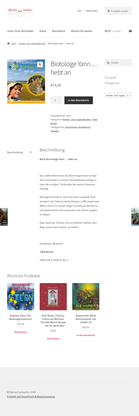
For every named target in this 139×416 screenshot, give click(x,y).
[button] (40, 64)
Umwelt (55, 131)
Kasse (42, 31)
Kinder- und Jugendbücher (32, 43)
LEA (79, 10)
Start (13, 43)
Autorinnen (71, 127)
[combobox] (118, 95)
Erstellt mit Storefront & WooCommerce (31, 396)
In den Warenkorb (78, 100)
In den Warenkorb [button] (86, 335)
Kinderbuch (84, 127)
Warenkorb (58, 31)
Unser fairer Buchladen (20, 31)
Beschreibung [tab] (15, 152)
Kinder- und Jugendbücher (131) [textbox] (119, 95)
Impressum (91, 10)
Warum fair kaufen (81, 31)
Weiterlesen (20, 332)
